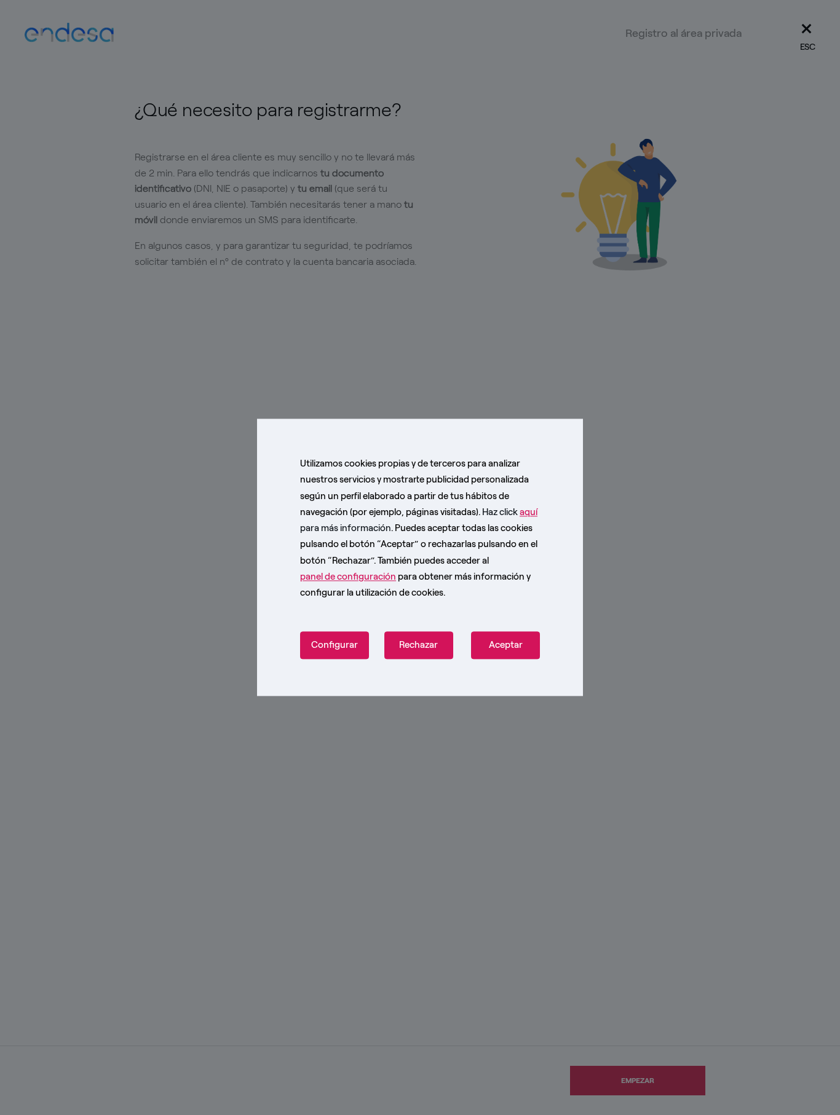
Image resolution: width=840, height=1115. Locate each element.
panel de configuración (348, 576)
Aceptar (506, 645)
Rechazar (418, 645)
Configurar (334, 645)
